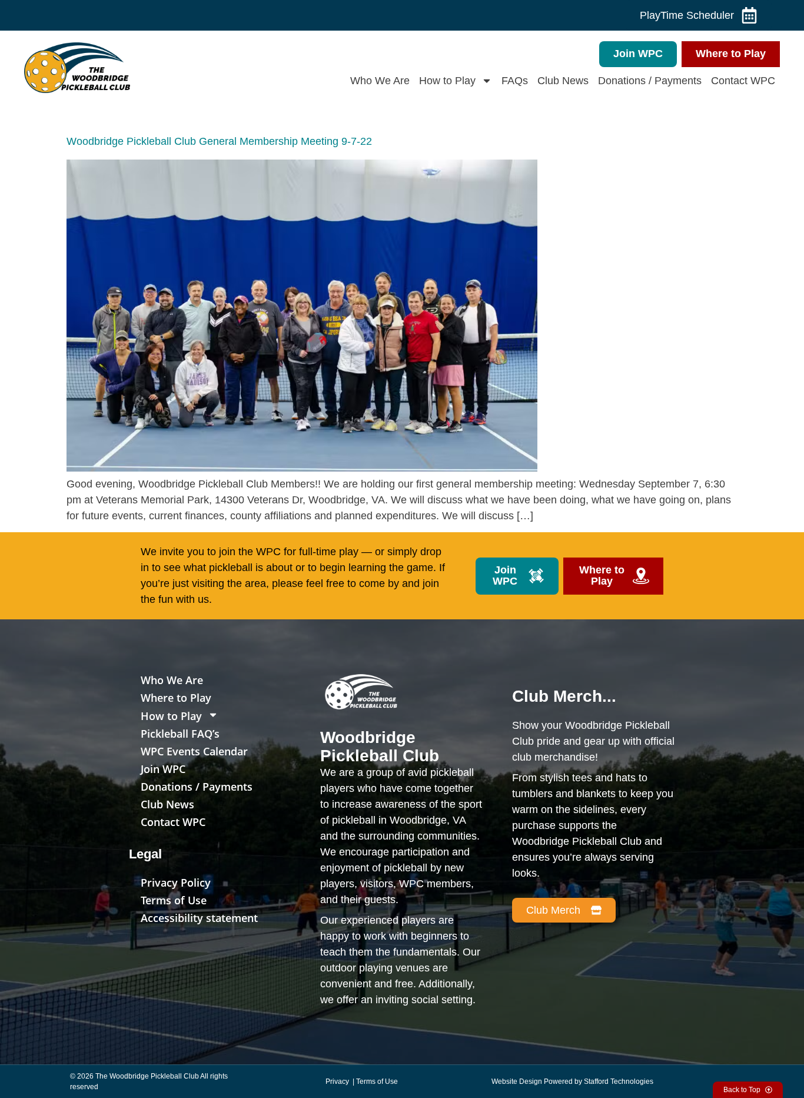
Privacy (338, 1081)
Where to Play (176, 698)
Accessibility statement (199, 918)
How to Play (447, 81)
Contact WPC (743, 81)
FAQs (514, 81)
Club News (563, 81)
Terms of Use (174, 900)
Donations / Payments (650, 81)
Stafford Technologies (618, 1081)
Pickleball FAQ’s (180, 734)
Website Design (516, 1081)
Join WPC (163, 769)
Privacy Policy (176, 882)
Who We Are (380, 81)
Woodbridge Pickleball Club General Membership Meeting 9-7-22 (219, 141)
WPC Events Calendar (194, 751)
